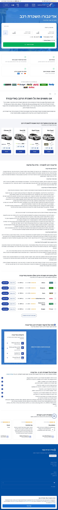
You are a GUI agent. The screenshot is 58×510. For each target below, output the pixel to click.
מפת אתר (54, 465)
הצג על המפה (17, 344)
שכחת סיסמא (54, 474)
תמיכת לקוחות (26, 5)
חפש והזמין (5, 282)
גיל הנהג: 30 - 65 (36, 37)
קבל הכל (29, 506)
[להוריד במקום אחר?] (54, 37)
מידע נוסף (12, 282)
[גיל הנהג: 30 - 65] (41, 37)
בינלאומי (39, 5)
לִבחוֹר (48, 151)
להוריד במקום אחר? (48, 37)
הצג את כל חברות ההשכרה (29, 315)
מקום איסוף (6, 26)
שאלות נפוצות (33, 5)
